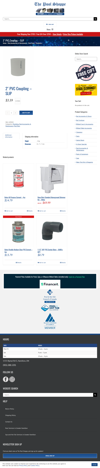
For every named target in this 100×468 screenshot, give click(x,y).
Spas (77, 158)
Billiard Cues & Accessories (84, 124)
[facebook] (5, 379)
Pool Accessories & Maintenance (82, 149)
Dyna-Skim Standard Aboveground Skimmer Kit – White (51, 198)
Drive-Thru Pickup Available (73, 34)
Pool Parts (17, 126)
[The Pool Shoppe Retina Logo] (50, 3)
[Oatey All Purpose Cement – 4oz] (18, 178)
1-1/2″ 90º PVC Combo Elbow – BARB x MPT (50, 250)
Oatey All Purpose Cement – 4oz (14, 197)
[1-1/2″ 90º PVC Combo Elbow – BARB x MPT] (51, 231)
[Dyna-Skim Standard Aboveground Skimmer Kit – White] (51, 178)
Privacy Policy (23, 465)
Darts (77, 136)
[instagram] (12, 379)
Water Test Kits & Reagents (84, 162)
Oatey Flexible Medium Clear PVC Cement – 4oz (18, 250)
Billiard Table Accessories (84, 128)
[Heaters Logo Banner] (50, 9)
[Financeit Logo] (50, 280)
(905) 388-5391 (9, 365)
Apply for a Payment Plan (77, 276)
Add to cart (26, 113)
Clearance (79, 132)
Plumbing (16, 124)
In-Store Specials (81, 144)
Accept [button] (94, 464)
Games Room (80, 140)
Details (30, 211)
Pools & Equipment (82, 154)
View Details (57, 34)
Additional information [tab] (8, 136)
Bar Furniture (80, 120)
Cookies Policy (35, 465)
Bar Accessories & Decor (84, 116)
